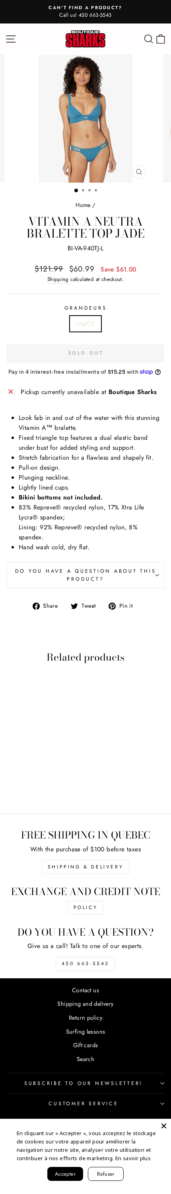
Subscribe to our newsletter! (83, 1083)
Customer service (83, 1103)
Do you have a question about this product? (85, 575)
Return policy (85, 1018)
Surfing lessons (85, 1032)
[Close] (164, 1126)
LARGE (85, 323)
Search (85, 1059)
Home (83, 205)
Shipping (58, 279)
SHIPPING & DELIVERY (85, 866)
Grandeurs (85, 308)
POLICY (86, 907)
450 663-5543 (85, 963)
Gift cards (85, 1045)
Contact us (85, 990)
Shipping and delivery (85, 1004)
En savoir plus (133, 1158)
